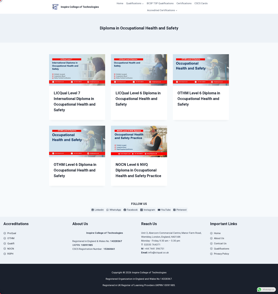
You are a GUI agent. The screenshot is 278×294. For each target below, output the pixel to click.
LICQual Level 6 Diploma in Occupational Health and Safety (138, 98)
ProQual (11, 233)
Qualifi (10, 243)
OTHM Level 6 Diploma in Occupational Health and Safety (199, 98)
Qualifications (221, 248)
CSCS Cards (201, 3)
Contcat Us (220, 243)
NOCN (10, 248)
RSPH (10, 253)
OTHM (10, 238)
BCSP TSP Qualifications (160, 3)
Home (120, 3)
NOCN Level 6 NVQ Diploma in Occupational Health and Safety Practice (138, 170)
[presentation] (77, 70)
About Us (219, 238)
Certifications (184, 3)
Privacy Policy (221, 253)
